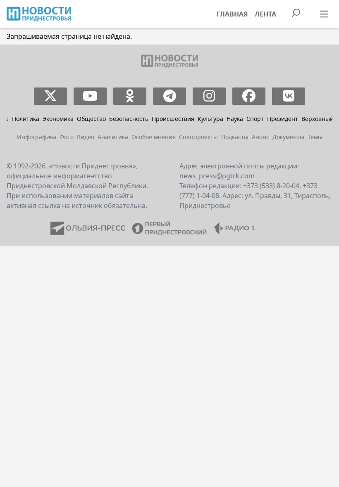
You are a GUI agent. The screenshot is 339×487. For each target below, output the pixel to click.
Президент (282, 119)
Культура (210, 119)
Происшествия (173, 119)
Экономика (58, 119)
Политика (25, 119)
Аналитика (113, 137)
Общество (91, 119)
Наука (235, 119)
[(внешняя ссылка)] (50, 96)
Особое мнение (153, 137)
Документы (288, 137)
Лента (265, 14)
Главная (232, 14)
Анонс (260, 137)
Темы (315, 137)
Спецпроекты (198, 137)
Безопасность (128, 119)
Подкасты (234, 137)
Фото (67, 137)
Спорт (255, 119)
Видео (85, 137)
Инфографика (36, 137)
